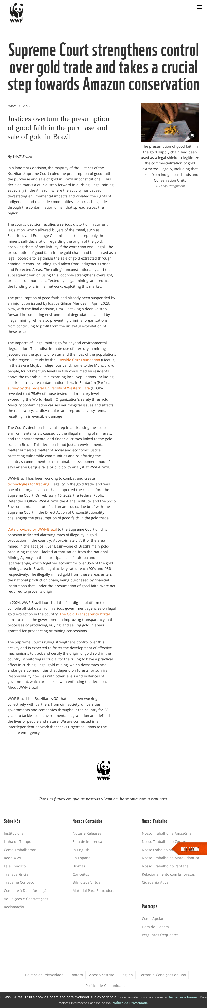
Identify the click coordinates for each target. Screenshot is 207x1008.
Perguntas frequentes (160, 934)
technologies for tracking (28, 484)
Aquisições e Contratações (26, 898)
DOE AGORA (190, 848)
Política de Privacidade (130, 1003)
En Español (82, 857)
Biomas (79, 865)
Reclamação (14, 906)
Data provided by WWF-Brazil (32, 529)
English (126, 974)
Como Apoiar (153, 918)
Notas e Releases (87, 833)
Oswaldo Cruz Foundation (78, 359)
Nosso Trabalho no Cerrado (165, 841)
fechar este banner (183, 997)
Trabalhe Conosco (19, 882)
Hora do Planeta (155, 926)
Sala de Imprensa (87, 841)
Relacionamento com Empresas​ (168, 874)
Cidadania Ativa (155, 882)
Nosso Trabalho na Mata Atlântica (170, 857)
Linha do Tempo (17, 841)
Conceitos (81, 874)
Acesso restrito (101, 974)
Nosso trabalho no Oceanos (165, 849)
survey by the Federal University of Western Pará (49, 388)
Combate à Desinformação (26, 890)
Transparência (16, 874)
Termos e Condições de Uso (162, 974)
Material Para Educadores (94, 890)
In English (81, 849)
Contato (76, 974)
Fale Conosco (15, 865)
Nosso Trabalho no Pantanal (166, 865)
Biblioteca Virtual (87, 882)
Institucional (14, 833)
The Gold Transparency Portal (85, 614)
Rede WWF (13, 857)
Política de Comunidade (106, 985)
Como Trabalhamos (20, 849)
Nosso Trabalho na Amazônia (166, 833)
